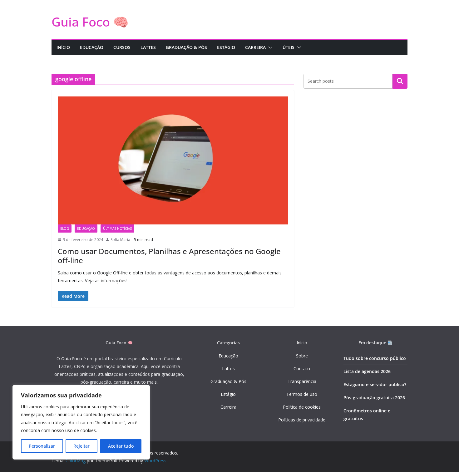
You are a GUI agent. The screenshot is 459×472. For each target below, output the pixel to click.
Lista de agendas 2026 (367, 371)
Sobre (302, 356)
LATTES (148, 47)
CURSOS (122, 47)
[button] (269, 47)
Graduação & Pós (228, 381)
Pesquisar (399, 81)
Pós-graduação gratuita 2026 (374, 398)
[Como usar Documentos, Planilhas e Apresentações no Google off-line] (173, 160)
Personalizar (42, 446)
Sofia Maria (120, 239)
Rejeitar (81, 446)
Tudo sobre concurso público (374, 358)
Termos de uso (301, 394)
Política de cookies (302, 407)
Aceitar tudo (121, 446)
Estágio (228, 394)
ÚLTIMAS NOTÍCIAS (117, 228)
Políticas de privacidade (301, 420)
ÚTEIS (288, 47)
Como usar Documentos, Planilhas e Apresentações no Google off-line (169, 255)
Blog (64, 228)
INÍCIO (63, 47)
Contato (302, 368)
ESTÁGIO (226, 47)
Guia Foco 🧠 (90, 21)
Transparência (302, 381)
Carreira (228, 407)
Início (302, 343)
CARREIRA (255, 47)
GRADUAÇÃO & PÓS (186, 47)
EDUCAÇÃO (91, 47)
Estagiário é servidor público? (374, 384)
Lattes (228, 368)
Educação (228, 356)
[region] (81, 422)
